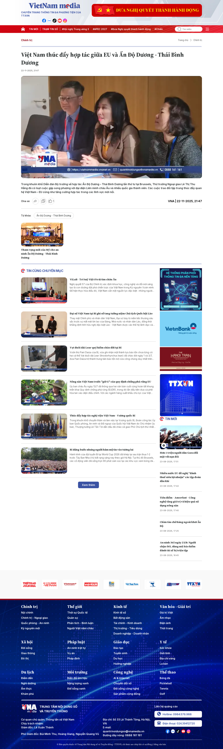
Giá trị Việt (166, 612)
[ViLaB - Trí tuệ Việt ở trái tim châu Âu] (44, 290)
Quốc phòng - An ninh (35, 623)
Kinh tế (120, 606)
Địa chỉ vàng (167, 658)
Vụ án (71, 653)
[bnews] (91, 584)
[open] (207, 29)
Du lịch (27, 672)
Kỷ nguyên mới (30, 628)
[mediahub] (152, 584)
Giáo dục (121, 642)
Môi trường (77, 672)
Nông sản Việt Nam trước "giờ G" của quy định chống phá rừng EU (110, 381)
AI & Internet (121, 678)
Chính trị (26, 40)
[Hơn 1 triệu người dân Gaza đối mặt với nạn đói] (181, 437)
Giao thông (28, 653)
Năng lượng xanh (78, 683)
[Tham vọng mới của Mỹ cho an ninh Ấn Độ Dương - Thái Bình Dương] (42, 235)
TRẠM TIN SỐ (50, 29)
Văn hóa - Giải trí (175, 606)
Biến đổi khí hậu (77, 678)
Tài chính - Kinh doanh (127, 623)
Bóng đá (165, 678)
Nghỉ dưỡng (28, 683)
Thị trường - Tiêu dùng (127, 628)
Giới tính (165, 653)
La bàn (164, 663)
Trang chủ (183, 40)
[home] (23, 29)
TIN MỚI (33, 29)
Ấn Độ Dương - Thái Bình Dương (54, 215)
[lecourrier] (29, 584)
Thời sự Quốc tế (77, 612)
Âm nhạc (165, 617)
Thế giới (74, 606)
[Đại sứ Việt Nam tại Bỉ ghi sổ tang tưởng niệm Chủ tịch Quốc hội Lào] (44, 324)
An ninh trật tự (76, 648)
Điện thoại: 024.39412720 (179, 723)
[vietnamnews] (111, 584)
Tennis (164, 688)
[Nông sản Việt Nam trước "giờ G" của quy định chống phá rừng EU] (44, 393)
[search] (178, 29)
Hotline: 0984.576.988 (177, 714)
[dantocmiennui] (132, 584)
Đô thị (25, 658)
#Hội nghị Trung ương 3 (75, 29)
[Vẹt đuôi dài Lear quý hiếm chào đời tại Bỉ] (44, 359)
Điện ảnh (165, 623)
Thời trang (166, 628)
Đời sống (26, 648)
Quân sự (72, 617)
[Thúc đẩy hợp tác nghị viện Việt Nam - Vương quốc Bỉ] (44, 426)
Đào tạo (118, 648)
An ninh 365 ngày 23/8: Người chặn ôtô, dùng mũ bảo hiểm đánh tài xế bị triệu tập (178, 546)
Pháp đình (73, 658)
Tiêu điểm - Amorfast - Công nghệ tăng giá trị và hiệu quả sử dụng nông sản (179, 501)
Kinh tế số (119, 612)
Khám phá (27, 693)
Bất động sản (121, 617)
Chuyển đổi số (122, 683)
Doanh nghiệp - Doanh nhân (131, 633)
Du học (118, 658)
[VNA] (44, 21)
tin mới (171, 419)
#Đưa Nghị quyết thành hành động (131, 29)
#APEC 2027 (100, 29)
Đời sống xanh (76, 688)
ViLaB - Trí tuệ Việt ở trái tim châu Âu (93, 279)
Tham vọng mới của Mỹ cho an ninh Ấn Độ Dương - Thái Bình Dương (40, 253)
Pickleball (166, 683)
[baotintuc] (193, 584)
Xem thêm (88, 485)
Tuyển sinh (120, 653)
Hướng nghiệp (122, 663)
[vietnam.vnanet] (70, 584)
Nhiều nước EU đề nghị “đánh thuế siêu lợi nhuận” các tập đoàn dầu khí (180, 477)
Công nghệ (123, 672)
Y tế (163, 642)
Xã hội (27, 642)
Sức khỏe (166, 648)
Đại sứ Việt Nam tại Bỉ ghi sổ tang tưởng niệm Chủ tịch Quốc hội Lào (111, 313)
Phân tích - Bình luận (80, 623)
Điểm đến (27, 678)
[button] (179, 413)
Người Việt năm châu (80, 628)
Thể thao (168, 672)
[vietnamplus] (50, 584)
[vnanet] (173, 584)
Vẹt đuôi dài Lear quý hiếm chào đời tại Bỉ (95, 347)
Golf (162, 693)
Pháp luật (76, 642)
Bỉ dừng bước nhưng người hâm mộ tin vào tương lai (101, 449)
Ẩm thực (26, 688)
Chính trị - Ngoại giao (34, 617)
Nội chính (27, 612)
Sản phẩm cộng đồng (126, 693)
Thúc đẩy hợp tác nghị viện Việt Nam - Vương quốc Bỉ (102, 415)
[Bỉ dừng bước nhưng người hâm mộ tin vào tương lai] (44, 461)
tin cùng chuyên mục (44, 271)
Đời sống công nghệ (126, 688)
